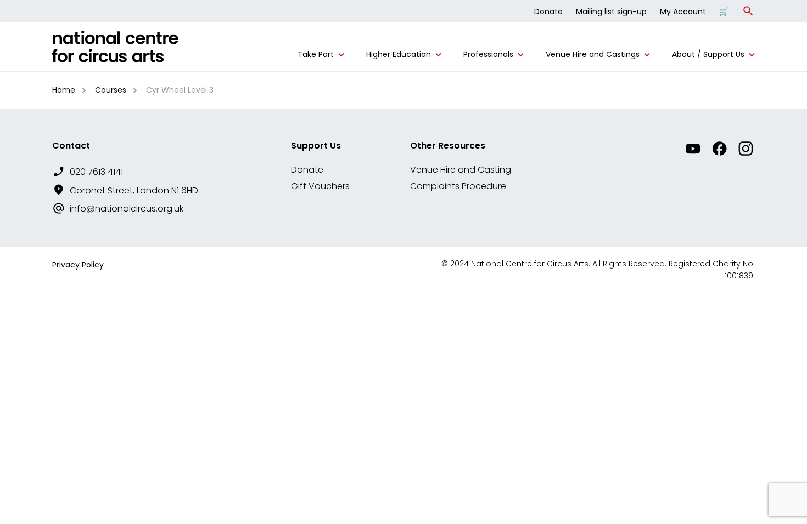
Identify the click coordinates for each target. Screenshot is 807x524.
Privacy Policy (78, 264)
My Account (683, 11)
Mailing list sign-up (611, 11)
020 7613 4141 (96, 172)
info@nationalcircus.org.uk (126, 208)
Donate (548, 11)
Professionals (488, 54)
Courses (110, 89)
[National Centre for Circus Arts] (115, 51)
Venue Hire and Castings (593, 54)
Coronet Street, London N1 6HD (134, 190)
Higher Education (398, 54)
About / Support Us (708, 54)
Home (63, 89)
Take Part (316, 54)
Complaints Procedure (458, 186)
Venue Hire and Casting (460, 169)
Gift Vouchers (320, 186)
